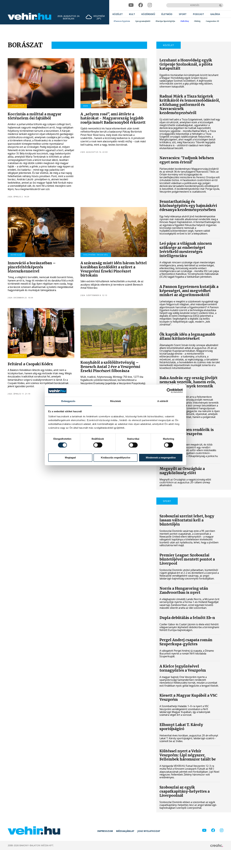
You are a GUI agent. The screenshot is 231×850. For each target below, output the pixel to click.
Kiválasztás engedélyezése (115, 457)
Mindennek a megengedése (161, 457)
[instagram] (150, 5)
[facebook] (140, 5)
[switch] (97, 445)
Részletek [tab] (115, 401)
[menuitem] (118, 14)
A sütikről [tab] (162, 401)
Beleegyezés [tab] (68, 401)
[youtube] (131, 5)
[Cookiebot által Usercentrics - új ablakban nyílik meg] (169, 390)
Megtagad (70, 457)
